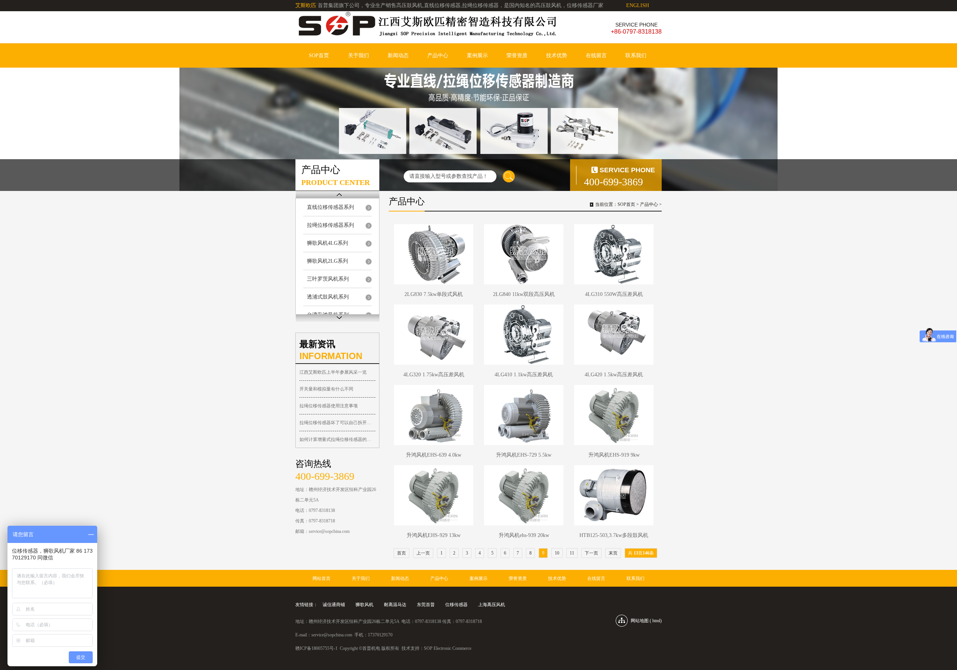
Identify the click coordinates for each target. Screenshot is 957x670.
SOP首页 (319, 55)
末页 (613, 553)
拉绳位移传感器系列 (330, 225)
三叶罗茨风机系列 (328, 279)
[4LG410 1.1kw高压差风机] (523, 335)
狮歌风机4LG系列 (327, 243)
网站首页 (321, 578)
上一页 (423, 553)
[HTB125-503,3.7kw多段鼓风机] (613, 495)
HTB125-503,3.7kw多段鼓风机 (613, 535)
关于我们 (358, 55)
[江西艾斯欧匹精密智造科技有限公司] (426, 27)
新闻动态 (398, 55)
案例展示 (477, 55)
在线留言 (596, 55)
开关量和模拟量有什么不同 (326, 389)
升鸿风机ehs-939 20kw (524, 535)
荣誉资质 (517, 55)
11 (572, 553)
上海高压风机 (491, 604)
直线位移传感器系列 (330, 207)
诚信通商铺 (334, 604)
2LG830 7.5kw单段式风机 (433, 294)
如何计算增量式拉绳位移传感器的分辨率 (337, 439)
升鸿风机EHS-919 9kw (614, 455)
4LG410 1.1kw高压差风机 (524, 374)
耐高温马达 (395, 604)
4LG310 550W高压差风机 (614, 294)
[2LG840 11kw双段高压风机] (523, 254)
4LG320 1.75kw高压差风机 (433, 374)
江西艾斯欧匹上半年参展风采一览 (333, 372)
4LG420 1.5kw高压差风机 (614, 374)
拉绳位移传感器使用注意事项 (328, 405)
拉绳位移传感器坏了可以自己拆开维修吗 (337, 422)
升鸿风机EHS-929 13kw (434, 535)
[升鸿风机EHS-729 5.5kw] (523, 415)
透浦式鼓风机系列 (328, 297)
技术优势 (556, 55)
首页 (401, 553)
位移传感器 (456, 604)
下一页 (591, 553)
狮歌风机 (364, 604)
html (656, 620)
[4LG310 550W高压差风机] (613, 254)
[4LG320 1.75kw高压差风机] (433, 335)
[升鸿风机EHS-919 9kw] (613, 415)
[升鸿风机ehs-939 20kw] (523, 495)
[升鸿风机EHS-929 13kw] (433, 495)
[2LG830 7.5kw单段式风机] (433, 254)
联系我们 (635, 55)
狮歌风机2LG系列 (327, 261)
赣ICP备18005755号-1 (316, 648)
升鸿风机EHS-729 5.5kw (523, 455)
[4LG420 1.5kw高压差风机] (613, 335)
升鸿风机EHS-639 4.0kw (433, 455)
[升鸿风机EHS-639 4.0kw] (433, 415)
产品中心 (437, 55)
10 (557, 553)
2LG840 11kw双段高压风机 (524, 294)
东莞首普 (426, 604)
